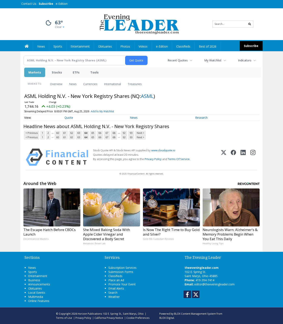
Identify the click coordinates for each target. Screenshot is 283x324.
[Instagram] (253, 157)
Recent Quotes (178, 60)
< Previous (31, 133)
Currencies (90, 84)
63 (78, 133)
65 (92, 133)
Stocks (57, 72)
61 (64, 133)
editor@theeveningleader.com (214, 284)
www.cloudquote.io (163, 150)
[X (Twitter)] (223, 157)
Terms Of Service (179, 159)
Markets (34, 72)
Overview (56, 84)
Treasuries (135, 84)
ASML (147, 96)
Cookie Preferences (138, 317)
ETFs (76, 72)
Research (201, 118)
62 (71, 133)
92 (124, 133)
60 (57, 133)
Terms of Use (64, 317)
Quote (68, 118)
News (73, 84)
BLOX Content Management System (195, 313)
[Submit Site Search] (249, 24)
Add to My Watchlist (102, 111)
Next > (140, 133)
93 (131, 133)
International (112, 84)
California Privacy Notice (108, 317)
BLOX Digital (166, 317)
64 (85, 133)
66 (99, 133)
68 (113, 133)
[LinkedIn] (243, 157)
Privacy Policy (153, 159)
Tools (94, 72)
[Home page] (138, 24)
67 (106, 133)
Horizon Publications (90, 313)
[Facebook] (233, 157)
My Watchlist (212, 60)
